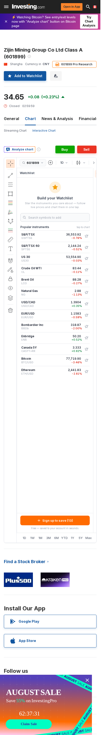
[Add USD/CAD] (86, 304)
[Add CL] (86, 270)
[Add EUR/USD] (86, 315)
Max (88, 538)
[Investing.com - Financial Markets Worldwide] (28, 7)
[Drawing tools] (18, 350)
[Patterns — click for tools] (10, 221)
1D (24, 538)
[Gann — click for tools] (10, 212)
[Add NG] (86, 292)
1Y (72, 538)
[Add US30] (86, 258)
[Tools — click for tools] (10, 239)
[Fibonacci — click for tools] (10, 203)
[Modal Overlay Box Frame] (46, 705)
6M (56, 538)
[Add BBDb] (86, 326)
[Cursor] (10, 163)
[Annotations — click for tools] (10, 248)
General (11, 118)
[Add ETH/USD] (86, 371)
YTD (64, 538)
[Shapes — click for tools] (10, 193)
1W (32, 538)
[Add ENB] (86, 338)
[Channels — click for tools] (10, 184)
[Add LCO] (86, 281)
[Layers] (10, 298)
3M (48, 538)
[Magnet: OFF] (10, 260)
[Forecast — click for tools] (10, 230)
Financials (88, 118)
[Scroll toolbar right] (92, 162)
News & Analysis (57, 118)
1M (40, 538)
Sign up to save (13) (57, 520)
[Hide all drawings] (10, 288)
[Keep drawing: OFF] (10, 269)
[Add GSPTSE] (86, 236)
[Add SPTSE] (86, 247)
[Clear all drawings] (10, 310)
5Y (81, 538)
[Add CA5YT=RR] (86, 349)
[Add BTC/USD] (86, 360)
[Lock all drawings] (10, 279)
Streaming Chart (15, 130)
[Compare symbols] (50, 162)
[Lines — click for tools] (10, 175)
